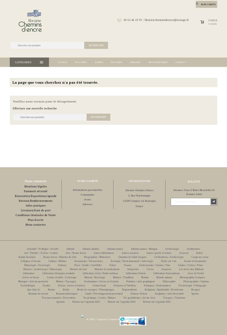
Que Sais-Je (33, 289)
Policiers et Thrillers (125, 285)
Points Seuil (99, 285)
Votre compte (87, 181)
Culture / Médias (57, 261)
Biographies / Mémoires (97, 257)
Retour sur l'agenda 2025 (157, 301)
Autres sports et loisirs (158, 252)
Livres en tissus (30, 277)
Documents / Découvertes (88, 261)
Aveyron (184, 252)
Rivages (195, 289)
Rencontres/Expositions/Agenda (36, 196)
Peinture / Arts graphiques (140, 281)
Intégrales (133, 269)
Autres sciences (130, 252)
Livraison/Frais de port (36, 210)
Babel (199, 252)
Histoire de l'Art (78, 269)
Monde (145, 277)
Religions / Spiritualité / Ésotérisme (164, 289)
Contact (180, 62)
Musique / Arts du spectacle (33, 281)
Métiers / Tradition (123, 277)
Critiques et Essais (31, 261)
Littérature (29, 273)
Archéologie (172, 248)
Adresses (87, 204)
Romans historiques (67, 293)
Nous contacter (36, 224)
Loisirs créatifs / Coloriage (62, 277)
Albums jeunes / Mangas (144, 248)
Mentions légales (35, 186)
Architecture (193, 248)
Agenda (99, 62)
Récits (66, 289)
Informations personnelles (88, 189)
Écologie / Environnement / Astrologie (132, 261)
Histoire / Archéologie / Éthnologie (42, 269)
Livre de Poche (196, 273)
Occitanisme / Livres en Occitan (101, 281)
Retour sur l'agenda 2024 (121, 301)
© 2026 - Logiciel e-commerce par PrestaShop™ (113, 319)
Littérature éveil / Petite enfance (100, 273)
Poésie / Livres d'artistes (71, 285)
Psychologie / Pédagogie (192, 285)
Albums (70, 248)
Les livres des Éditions (191, 269)
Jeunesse (166, 269)
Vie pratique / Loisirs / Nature (99, 297)
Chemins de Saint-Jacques (132, 257)
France (127, 265)
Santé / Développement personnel (104, 293)
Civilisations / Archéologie (169, 257)
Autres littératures (104, 252)
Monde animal (164, 277)
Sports (195, 293)
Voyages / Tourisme (174, 297)
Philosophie (169, 281)
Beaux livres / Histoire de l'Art (59, 257)
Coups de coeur (200, 257)
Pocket (46, 285)
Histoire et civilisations (107, 269)
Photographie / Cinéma (196, 281)
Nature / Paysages (66, 281)
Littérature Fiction (136, 273)
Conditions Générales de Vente (36, 215)
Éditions (116, 62)
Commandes (88, 194)
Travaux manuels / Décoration (58, 297)
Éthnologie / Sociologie (37, 265)
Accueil (62, 62)
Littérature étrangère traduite (58, 273)
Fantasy (62, 265)
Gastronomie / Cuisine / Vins (154, 265)
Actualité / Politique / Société (43, 248)
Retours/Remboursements (35, 200)
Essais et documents (195, 261)
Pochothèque (28, 285)
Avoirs (87, 199)
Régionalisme (129, 289)
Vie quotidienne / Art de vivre (139, 297)
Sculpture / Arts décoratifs (169, 293)
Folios (112, 265)
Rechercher (96, 45)
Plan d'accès (36, 220)
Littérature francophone (166, 273)
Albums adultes (90, 248)
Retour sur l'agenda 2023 (86, 301)
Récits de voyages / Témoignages (95, 289)
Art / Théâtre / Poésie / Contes (41, 252)
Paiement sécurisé (36, 191)
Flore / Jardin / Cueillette (88, 265)
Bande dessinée (27, 257)
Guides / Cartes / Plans (190, 265)
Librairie (135, 62)
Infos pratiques (158, 62)
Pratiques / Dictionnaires (157, 285)
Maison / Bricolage (94, 277)
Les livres (81, 62)
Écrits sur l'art (168, 261)
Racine (51, 289)
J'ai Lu (150, 269)
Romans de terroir (38, 293)
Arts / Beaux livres (76, 252)
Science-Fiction (139, 293)
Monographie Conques (192, 277)
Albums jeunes (115, 248)
